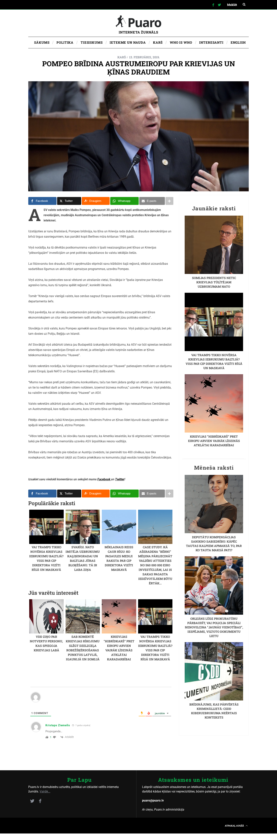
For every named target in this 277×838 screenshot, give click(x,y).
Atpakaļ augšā (235, 825)
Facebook (104, 479)
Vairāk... (45, 791)
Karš (121, 57)
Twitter (119, 479)
